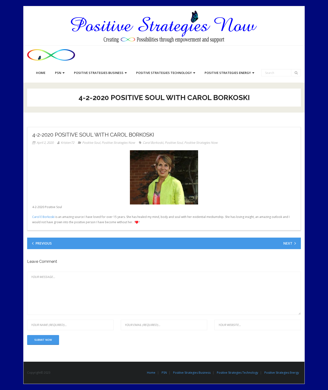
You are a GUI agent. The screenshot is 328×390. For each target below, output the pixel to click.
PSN (164, 373)
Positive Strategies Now (118, 142)
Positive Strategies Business (192, 373)
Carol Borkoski (153, 142)
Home (151, 373)
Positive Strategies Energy (281, 373)
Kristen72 (67, 142)
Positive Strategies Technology (237, 373)
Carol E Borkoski (43, 217)
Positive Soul (91, 142)
